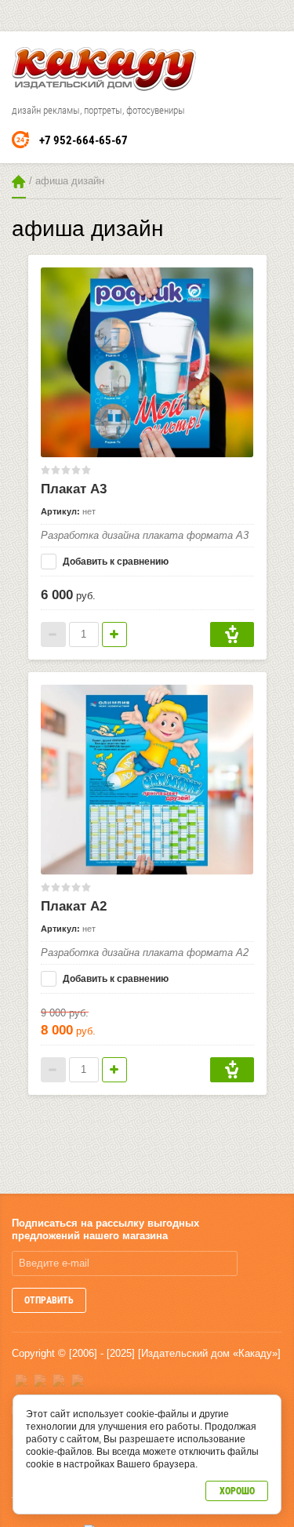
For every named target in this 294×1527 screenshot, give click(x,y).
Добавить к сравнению (114, 561)
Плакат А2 (74, 906)
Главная (19, 181)
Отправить (49, 1300)
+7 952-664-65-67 (83, 140)
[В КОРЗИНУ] (232, 634)
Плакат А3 (74, 489)
